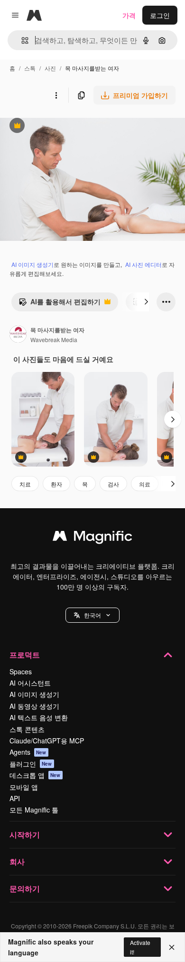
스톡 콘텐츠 (27, 729)
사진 (50, 68)
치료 (25, 484)
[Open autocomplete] (21, 40)
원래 (54, 127)
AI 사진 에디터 (143, 264)
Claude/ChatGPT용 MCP (46, 740)
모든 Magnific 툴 (33, 809)
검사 (113, 484)
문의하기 (24, 888)
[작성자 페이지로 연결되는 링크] (18, 335)
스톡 (30, 68)
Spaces (20, 671)
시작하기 (24, 834)
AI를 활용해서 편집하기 (59, 304)
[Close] (171, 947)
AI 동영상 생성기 (34, 706)
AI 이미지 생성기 (32, 264)
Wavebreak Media (53, 339)
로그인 (160, 15)
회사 (17, 861)
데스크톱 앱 (35, 775)
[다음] (146, 301)
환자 (56, 484)
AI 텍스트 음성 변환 (38, 717)
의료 (144, 484)
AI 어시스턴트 (30, 683)
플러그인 (30, 763)
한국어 (92, 615)
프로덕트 (24, 654)
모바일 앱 (23, 787)
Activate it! (140, 946)
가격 (129, 15)
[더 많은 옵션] (55, 95)
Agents (27, 752)
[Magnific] (92, 538)
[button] (92, 615)
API (14, 798)
